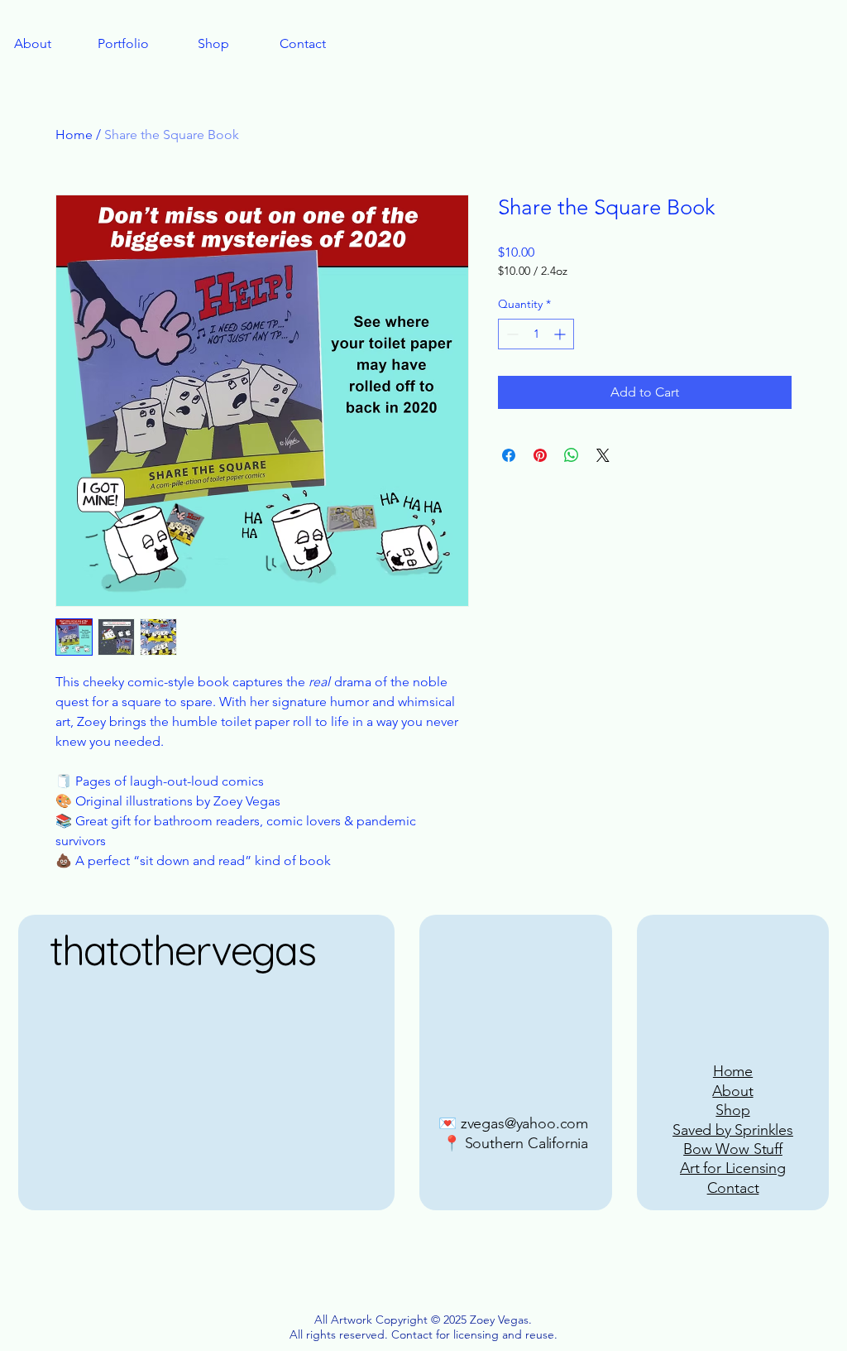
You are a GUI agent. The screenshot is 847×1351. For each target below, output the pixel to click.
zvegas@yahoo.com (524, 1123)
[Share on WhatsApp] (571, 455)
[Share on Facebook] (509, 455)
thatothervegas (182, 950)
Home (74, 134)
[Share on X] (603, 455)
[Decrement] (510, 334)
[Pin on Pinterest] (540, 455)
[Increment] (561, 334)
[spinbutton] (536, 334)
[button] (123, 44)
